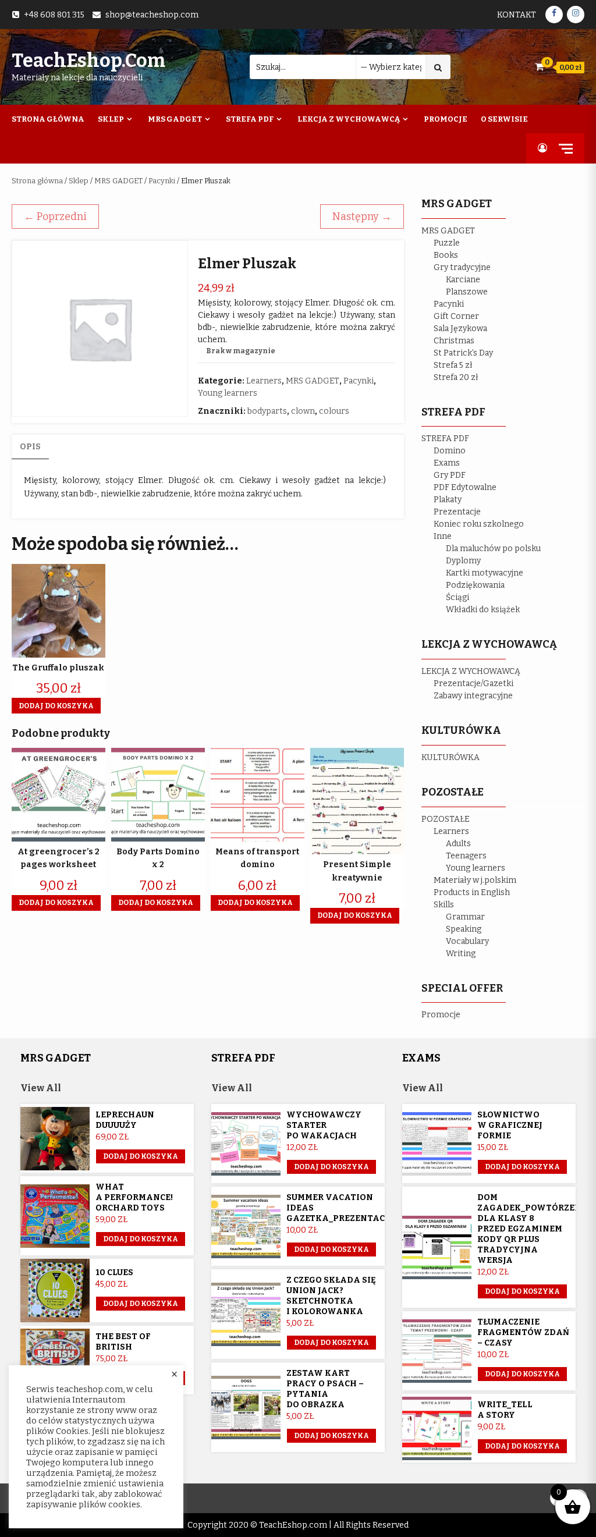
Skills (444, 905)
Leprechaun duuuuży (124, 1120)
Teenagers (466, 856)
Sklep (111, 119)
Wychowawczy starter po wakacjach (323, 1125)
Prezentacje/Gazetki (473, 683)
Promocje (445, 119)
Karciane (463, 280)
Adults (458, 844)
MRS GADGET (118, 180)
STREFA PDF (445, 438)
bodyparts (267, 411)
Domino (450, 451)
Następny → (362, 216)
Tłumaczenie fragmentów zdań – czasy (523, 1332)
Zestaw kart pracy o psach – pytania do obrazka (325, 1389)
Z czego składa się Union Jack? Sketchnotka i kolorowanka (331, 1295)
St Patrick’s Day (463, 353)
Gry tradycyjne (462, 267)
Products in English (472, 892)
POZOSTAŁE (445, 819)
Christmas (454, 341)
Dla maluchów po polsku (493, 548)
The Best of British (123, 1342)
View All (40, 1088)
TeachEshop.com (88, 60)
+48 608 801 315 (54, 15)
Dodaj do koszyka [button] (56, 706)
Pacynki (161, 180)
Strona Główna (48, 119)
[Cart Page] (539, 66)
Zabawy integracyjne (473, 696)
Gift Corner (456, 316)
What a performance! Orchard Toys (134, 1197)
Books (446, 255)
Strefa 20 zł (456, 377)
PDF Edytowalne (465, 487)
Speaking (463, 929)
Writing (461, 954)
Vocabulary (467, 941)
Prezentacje (457, 512)
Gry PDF (450, 475)
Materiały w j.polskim (475, 880)
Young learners (227, 393)
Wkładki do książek (483, 610)
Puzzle (447, 243)
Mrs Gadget (175, 119)
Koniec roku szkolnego (479, 524)
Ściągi (457, 597)
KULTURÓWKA (450, 757)
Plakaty (448, 500)
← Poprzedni (55, 216)
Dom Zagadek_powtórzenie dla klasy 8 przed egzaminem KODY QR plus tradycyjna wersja (533, 1228)
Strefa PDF (250, 119)
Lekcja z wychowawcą (348, 119)
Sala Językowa (460, 328)
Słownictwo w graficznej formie (509, 1125)
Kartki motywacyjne (484, 573)
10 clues (114, 1272)
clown (303, 411)
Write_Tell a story (505, 1410)
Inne (443, 536)
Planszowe (467, 292)
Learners (264, 381)
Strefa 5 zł (453, 365)
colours (334, 411)
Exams (447, 463)
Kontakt (516, 15)
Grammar (465, 917)
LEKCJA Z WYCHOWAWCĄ (470, 671)
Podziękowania (475, 585)
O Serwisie (504, 119)
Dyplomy (463, 561)
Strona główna (37, 180)
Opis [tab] (30, 447)
